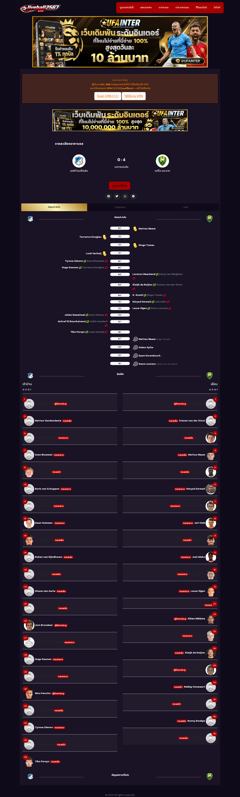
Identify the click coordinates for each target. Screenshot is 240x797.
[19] (29, 557)
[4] (211, 455)
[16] (211, 574)
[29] (29, 676)
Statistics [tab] (120, 207)
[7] (29, 455)
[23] (211, 618)
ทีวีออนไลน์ (201, 7)
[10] (29, 489)
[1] (29, 404)
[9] (211, 540)
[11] (29, 506)
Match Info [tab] (54, 207)
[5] (211, 472)
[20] (29, 574)
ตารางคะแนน (182, 7)
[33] (29, 710)
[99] (29, 761)
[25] (29, 608)
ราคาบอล (163, 7)
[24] (29, 591)
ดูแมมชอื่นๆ (119, 185)
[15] (29, 523)
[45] (211, 738)
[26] (29, 625)
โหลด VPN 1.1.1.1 (107, 96)
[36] (211, 721)
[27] (29, 642)
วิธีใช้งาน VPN (134, 96)
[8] (29, 472)
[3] (29, 421)
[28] (29, 659)
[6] (29, 438)
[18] (29, 540)
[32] (211, 687)
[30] (29, 693)
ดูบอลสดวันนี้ (126, 7)
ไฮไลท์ (217, 7)
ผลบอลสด (146, 7)
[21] (211, 591)
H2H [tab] (186, 207)
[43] (29, 744)
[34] (29, 727)
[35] (211, 704)
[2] (211, 421)
